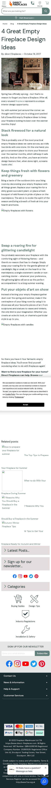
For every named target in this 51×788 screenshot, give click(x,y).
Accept (25, 405)
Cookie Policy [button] (10, 394)
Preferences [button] (19, 397)
